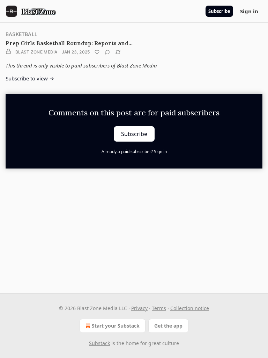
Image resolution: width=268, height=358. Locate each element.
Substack (99, 343)
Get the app (168, 325)
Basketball (21, 34)
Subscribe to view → (30, 78)
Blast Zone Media (36, 52)
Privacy (139, 308)
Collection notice (189, 308)
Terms (159, 308)
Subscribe (219, 11)
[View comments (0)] (107, 52)
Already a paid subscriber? (134, 152)
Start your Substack (116, 325)
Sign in (249, 11)
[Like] (97, 52)
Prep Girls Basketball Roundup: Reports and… (69, 43)
